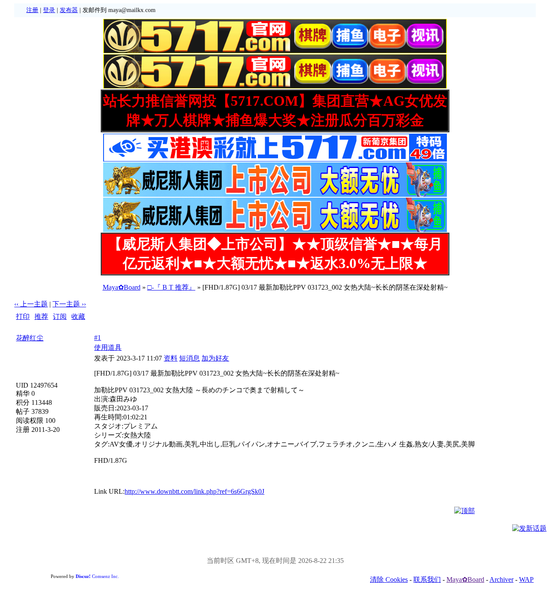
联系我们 (427, 579)
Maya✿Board (122, 287)
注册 (32, 10)
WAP (526, 579)
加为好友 (215, 358)
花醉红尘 (29, 338)
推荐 (41, 316)
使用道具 (108, 347)
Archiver (501, 579)
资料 (170, 358)
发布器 (69, 10)
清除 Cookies (389, 579)
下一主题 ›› (69, 304)
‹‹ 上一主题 (31, 304)
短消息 (189, 358)
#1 (97, 337)
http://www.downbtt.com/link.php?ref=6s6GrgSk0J (194, 491)
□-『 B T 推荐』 (171, 287)
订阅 (60, 316)
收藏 (78, 316)
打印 (23, 316)
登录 (49, 10)
